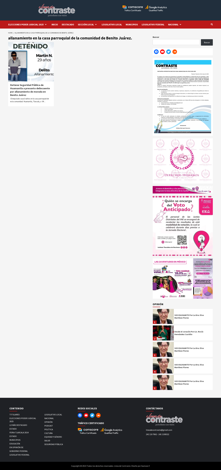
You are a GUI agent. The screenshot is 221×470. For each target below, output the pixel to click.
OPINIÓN (48, 422)
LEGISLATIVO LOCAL (112, 24)
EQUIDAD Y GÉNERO (53, 437)
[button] (173, 278)
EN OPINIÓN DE (16, 447)
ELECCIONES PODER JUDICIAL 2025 (26, 24)
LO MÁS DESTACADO (18, 425)
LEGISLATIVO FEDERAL (153, 24)
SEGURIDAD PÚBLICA (53, 444)
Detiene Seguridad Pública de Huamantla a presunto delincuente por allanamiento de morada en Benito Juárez (30, 90)
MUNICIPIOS (132, 24)
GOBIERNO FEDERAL (18, 451)
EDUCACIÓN (14, 443)
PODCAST (48, 425)
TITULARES (14, 414)
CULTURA (48, 433)
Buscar (156, 37)
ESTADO (13, 428)
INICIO (55, 24)
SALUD (47, 440)
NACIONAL (173, 24)
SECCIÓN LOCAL (86, 24)
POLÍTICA (48, 429)
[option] (183, 317)
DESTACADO (68, 24)
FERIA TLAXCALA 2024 (19, 432)
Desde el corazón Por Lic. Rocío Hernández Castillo (188, 333)
